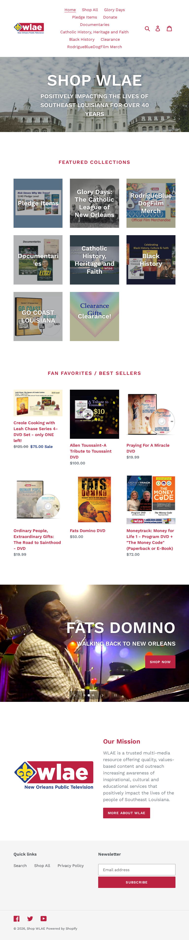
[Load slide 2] (89, 695)
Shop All (42, 865)
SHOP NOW (160, 662)
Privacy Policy (71, 865)
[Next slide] (102, 695)
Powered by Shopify (61, 928)
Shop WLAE (36, 928)
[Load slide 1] (84, 695)
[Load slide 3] (93, 695)
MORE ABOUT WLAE (126, 813)
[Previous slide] (74, 695)
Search (20, 865)
